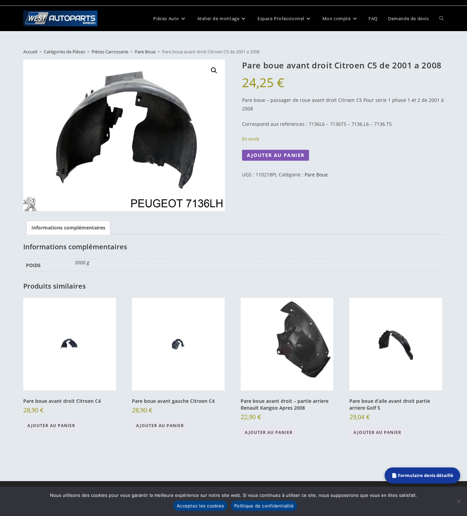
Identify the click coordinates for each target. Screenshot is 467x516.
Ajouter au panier (276, 155)
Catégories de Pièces (64, 52)
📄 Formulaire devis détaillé (422, 475)
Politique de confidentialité (264, 505)
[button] (214, 70)
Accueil (30, 52)
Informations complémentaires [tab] (68, 227)
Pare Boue (145, 52)
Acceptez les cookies (200, 505)
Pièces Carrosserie (110, 52)
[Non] (458, 501)
